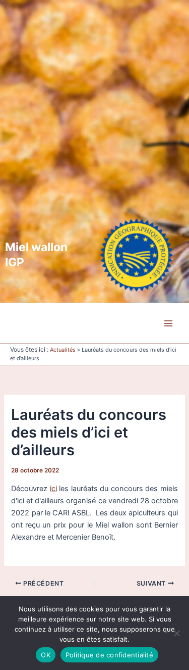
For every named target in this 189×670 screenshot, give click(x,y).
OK (45, 655)
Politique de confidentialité (109, 655)
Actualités (63, 349)
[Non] (176, 633)
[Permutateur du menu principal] (168, 323)
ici (53, 488)
